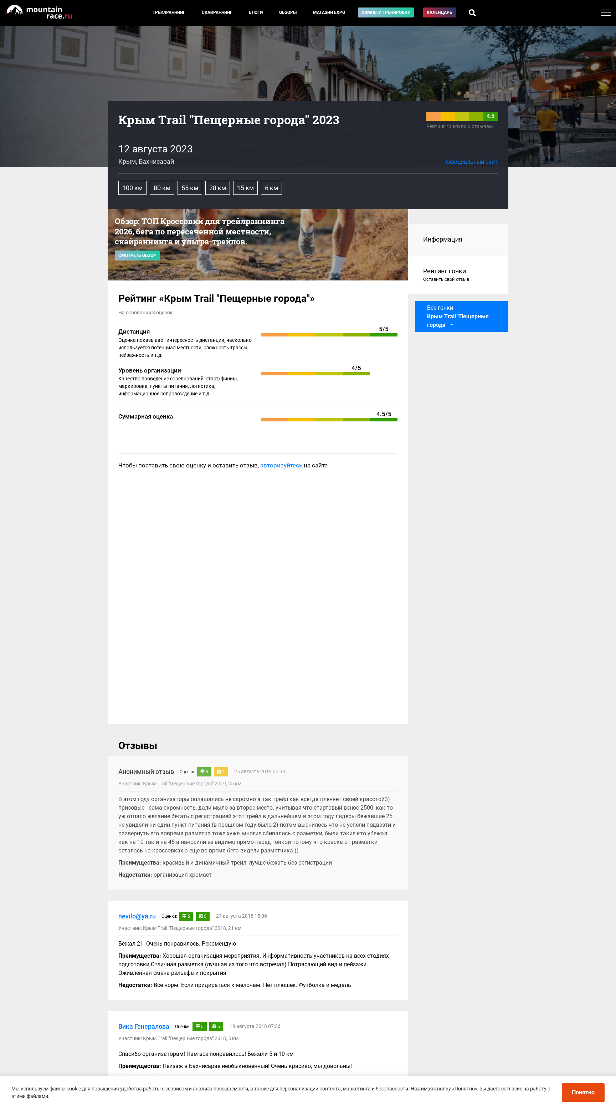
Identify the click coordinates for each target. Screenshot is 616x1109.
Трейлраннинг (169, 12)
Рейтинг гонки (446, 274)
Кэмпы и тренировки (385, 12)
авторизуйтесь (281, 465)
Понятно (583, 1092)
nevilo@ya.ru (137, 916)
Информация (442, 239)
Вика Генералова (143, 1026)
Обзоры (288, 12)
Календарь (439, 12)
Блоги (256, 12)
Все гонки (458, 316)
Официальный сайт (472, 161)
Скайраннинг (217, 12)
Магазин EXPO (329, 12)
